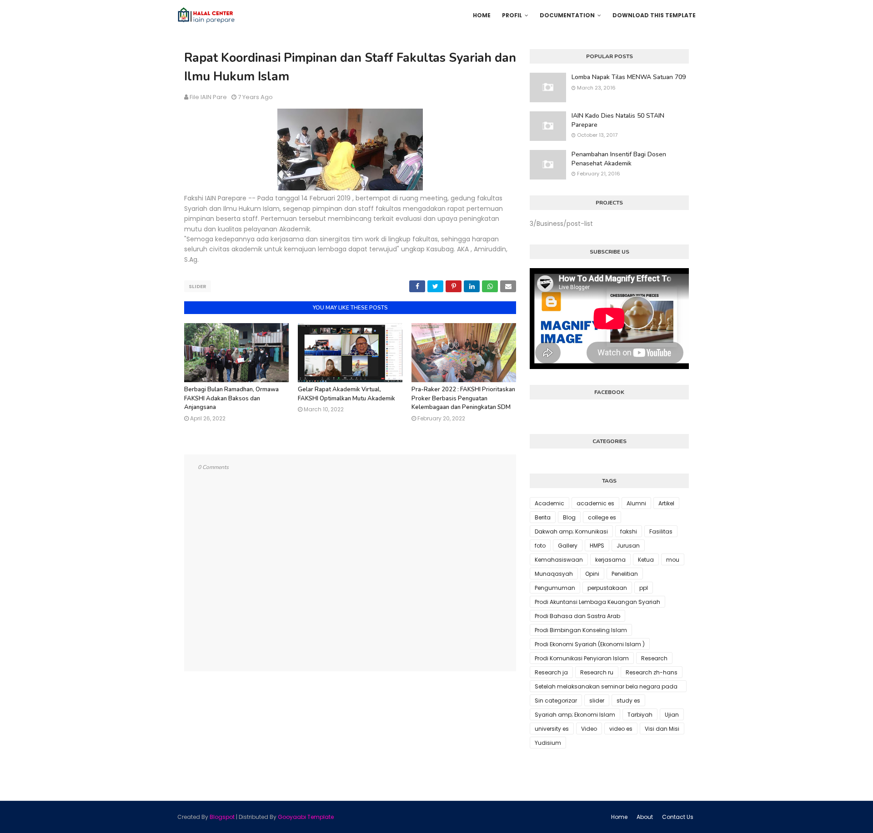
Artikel (666, 503)
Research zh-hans (651, 672)
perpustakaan (607, 588)
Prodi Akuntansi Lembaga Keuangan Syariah (597, 602)
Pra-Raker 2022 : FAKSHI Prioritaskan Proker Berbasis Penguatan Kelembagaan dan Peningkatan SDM (463, 398)
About (645, 817)
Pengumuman (555, 588)
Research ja (551, 672)
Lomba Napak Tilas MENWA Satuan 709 (629, 77)
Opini (592, 574)
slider (197, 286)
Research (654, 658)
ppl (643, 588)
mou (672, 560)
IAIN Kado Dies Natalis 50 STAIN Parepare (618, 120)
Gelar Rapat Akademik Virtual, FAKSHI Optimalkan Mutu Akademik (346, 394)
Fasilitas (660, 531)
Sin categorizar (556, 700)
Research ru (596, 672)
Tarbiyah (639, 714)
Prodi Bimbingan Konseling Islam (581, 630)
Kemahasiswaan (559, 560)
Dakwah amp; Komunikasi (571, 531)
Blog (569, 517)
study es (628, 700)
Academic (549, 503)
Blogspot (222, 817)
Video (589, 729)
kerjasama (610, 560)
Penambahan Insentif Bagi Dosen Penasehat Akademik (619, 159)
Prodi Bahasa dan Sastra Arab (577, 616)
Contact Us (677, 817)
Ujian (672, 714)
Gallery (567, 545)
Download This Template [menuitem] (654, 15)
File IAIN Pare (208, 97)
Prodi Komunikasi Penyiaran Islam (582, 658)
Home (619, 817)
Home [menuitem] (482, 15)
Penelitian (625, 574)
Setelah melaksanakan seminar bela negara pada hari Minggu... (606, 687)
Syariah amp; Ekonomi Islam (575, 714)
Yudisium (548, 743)
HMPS (597, 545)
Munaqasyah (554, 574)
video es (620, 729)
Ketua (646, 560)
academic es (595, 503)
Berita (543, 517)
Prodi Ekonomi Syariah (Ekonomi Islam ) (590, 644)
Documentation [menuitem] (567, 15)
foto (540, 545)
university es (552, 729)
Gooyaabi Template (306, 817)
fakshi (628, 531)
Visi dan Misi (662, 729)
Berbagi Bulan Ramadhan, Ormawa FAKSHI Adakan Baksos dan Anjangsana (231, 398)
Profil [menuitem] (512, 15)
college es (602, 517)
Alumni (636, 503)
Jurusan (628, 545)
